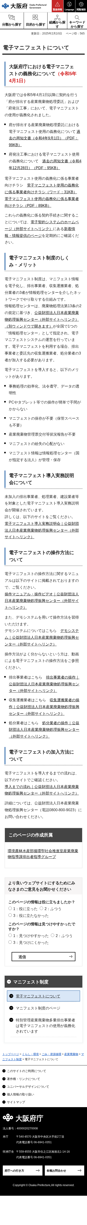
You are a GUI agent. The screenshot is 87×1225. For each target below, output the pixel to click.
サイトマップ (16, 1102)
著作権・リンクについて (23, 1079)
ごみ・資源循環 (51, 1054)
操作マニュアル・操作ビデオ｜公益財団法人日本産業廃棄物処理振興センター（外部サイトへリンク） (42, 601)
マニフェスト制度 (30, 981)
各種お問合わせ (56, 1170)
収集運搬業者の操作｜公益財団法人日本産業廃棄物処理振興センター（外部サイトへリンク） (44, 707)
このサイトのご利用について (26, 1071)
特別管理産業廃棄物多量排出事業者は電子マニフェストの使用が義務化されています (45, 1025)
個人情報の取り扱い (20, 1094)
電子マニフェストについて (38, 996)
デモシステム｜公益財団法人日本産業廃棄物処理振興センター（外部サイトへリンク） (42, 637)
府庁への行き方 (14, 1170)
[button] (57, 6)
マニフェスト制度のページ (38, 1008)
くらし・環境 (30, 1054)
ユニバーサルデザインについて (28, 1086)
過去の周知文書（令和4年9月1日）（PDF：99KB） (44, 138)
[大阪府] (24, 6)
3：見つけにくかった (31, 943)
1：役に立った (25, 909)
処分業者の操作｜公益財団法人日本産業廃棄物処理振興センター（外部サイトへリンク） (44, 730)
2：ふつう (53, 909)
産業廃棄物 (71, 1054)
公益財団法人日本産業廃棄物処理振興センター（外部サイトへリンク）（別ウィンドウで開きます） (42, 319)
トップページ (10, 1054)
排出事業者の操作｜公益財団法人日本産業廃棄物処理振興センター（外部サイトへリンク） (44, 684)
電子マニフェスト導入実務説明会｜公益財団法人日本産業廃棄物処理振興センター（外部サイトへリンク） (42, 530)
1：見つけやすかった (31, 936)
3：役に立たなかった (31, 916)
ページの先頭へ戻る (78, 1119)
